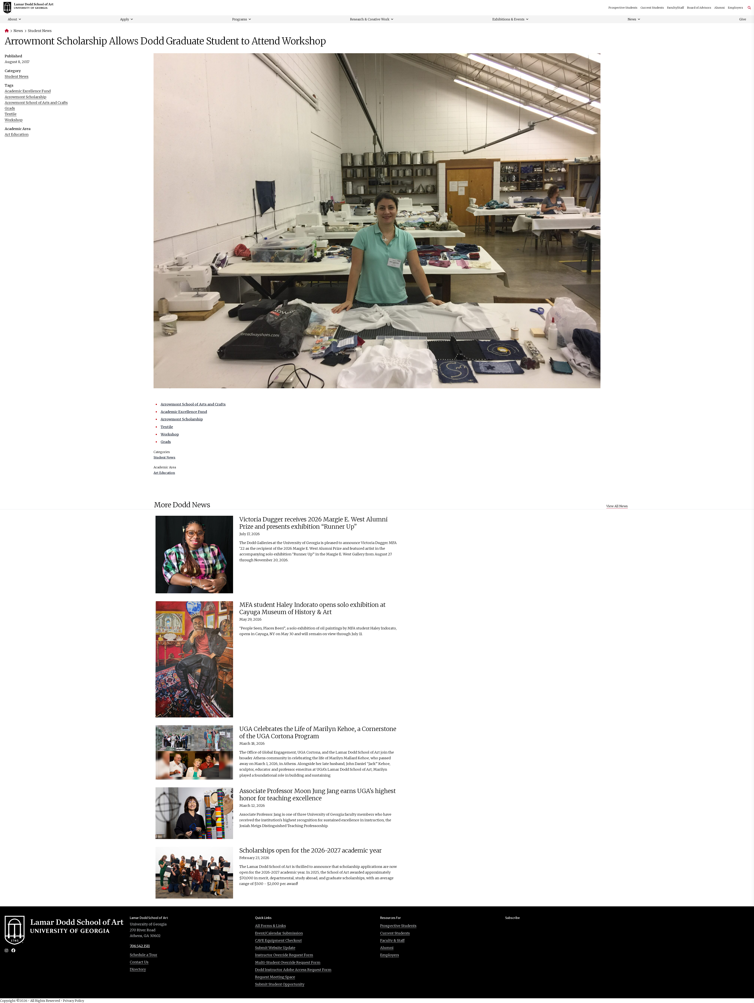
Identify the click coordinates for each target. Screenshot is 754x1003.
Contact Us (139, 962)
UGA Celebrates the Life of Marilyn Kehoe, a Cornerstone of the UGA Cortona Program (317, 732)
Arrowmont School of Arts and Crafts (36, 102)
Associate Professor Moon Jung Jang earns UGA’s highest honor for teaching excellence (317, 794)
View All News (617, 506)
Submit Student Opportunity (279, 984)
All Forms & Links (270, 925)
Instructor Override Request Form (284, 955)
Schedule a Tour (143, 955)
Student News (40, 30)
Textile (10, 114)
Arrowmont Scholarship (25, 97)
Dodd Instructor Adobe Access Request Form (293, 969)
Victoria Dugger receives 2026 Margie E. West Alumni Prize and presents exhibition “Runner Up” (313, 523)
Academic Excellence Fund (28, 91)
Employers (735, 7)
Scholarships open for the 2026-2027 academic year (310, 850)
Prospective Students (623, 7)
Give (742, 19)
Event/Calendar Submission (279, 933)
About (12, 19)
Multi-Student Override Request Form (287, 962)
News (632, 19)
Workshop (14, 120)
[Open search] (748, 7)
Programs (239, 19)
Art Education (16, 134)
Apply (124, 19)
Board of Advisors (699, 7)
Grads (10, 108)
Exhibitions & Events (508, 19)
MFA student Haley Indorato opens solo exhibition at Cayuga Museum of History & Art (312, 608)
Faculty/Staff (675, 7)
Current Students (652, 7)
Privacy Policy (73, 1001)
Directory (138, 969)
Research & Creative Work (369, 19)
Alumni (719, 7)
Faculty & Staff (392, 940)
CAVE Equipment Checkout (278, 940)
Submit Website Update (275, 947)
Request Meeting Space (275, 977)
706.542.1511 (140, 946)
